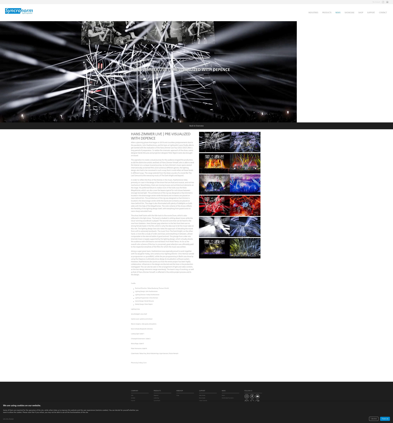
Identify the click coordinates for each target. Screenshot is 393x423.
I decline (374, 419)
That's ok (385, 419)
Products (326, 12)
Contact (383, 12)
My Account (376, 2)
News (337, 12)
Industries (313, 12)
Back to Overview (196, 126)
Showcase (349, 12)
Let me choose (8, 419)
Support (371, 12)
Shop (360, 12)
